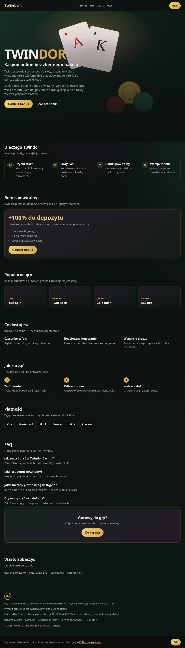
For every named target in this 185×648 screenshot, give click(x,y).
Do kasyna (92, 532)
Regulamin (91, 619)
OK (176, 642)
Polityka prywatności (72, 619)
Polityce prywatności (90, 642)
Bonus (83, 5)
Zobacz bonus (48, 104)
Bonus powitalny (15, 572)
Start (100, 5)
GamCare (30, 619)
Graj (175, 5)
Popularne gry (38, 572)
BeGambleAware (13, 619)
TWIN (13, 5)
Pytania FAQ (75, 572)
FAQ (109, 5)
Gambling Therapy (48, 619)
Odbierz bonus (18, 104)
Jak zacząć (57, 572)
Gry (92, 5)
